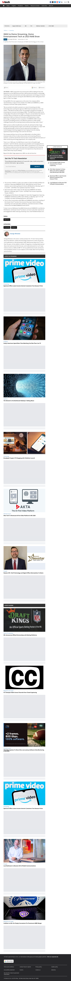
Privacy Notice (8, 171)
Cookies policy (54, 966)
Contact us (38, 970)
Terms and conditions (9, 966)
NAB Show (7, 219)
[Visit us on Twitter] (53, 2)
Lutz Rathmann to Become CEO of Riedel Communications (58, 183)
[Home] (4, 5)
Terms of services (21, 170)
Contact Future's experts (25, 966)
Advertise (53, 970)
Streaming (11, 30)
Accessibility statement (9, 970)
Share (7, 87)
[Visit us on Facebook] (50, 2)
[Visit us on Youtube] (57, 2)
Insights (14, 5)
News (8, 5)
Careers (21, 970)
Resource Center (35, 5)
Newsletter (42, 87)
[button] (66, 2)
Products (20, 5)
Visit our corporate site (52, 956)
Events (26, 5)
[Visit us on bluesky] (59, 2)
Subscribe (44, 5)
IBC (25, 26)
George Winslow (13, 39)
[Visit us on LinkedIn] (55, 2)
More (50, 5)
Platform (5, 30)
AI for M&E (51, 26)
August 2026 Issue (16, 26)
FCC (31, 26)
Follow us (35, 87)
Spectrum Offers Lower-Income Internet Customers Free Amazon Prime (58, 177)
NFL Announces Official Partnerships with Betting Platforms (56, 157)
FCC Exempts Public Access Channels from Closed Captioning (57, 164)
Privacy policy (39, 966)
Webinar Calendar (40, 26)
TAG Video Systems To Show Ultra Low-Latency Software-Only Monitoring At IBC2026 (57, 171)
